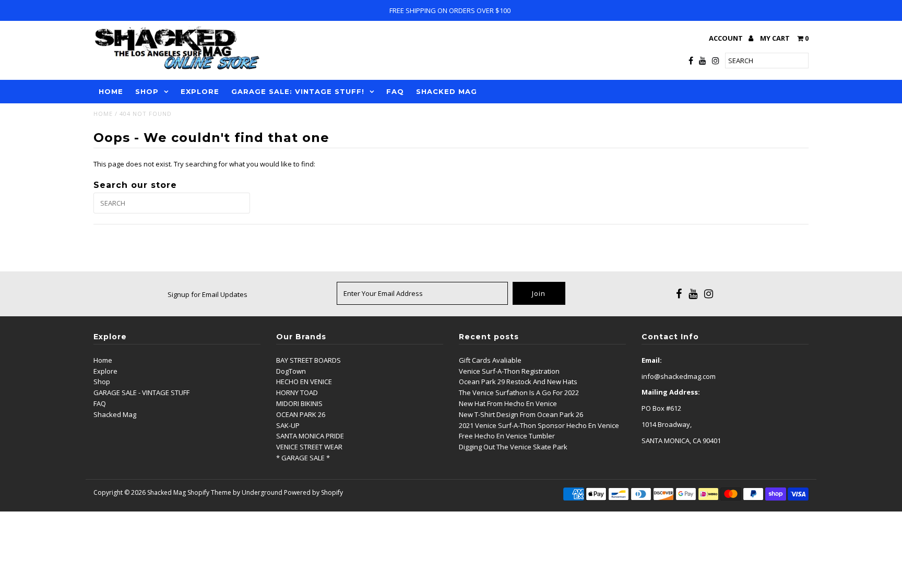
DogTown (291, 371)
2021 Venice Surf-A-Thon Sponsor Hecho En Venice (539, 425)
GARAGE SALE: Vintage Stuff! (297, 91)
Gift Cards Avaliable (490, 360)
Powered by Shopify (313, 492)
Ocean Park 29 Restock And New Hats (518, 381)
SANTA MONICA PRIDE (310, 436)
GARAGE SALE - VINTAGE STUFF (141, 392)
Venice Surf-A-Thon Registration (509, 371)
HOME (111, 91)
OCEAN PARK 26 (300, 414)
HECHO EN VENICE (304, 381)
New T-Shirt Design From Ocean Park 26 (521, 414)
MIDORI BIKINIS (299, 403)
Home (103, 113)
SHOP (147, 91)
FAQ (395, 91)
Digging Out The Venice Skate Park (513, 446)
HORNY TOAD (297, 392)
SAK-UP (288, 425)
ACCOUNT (726, 38)
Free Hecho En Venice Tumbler (507, 436)
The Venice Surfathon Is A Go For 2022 (519, 392)
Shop (101, 381)
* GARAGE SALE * (303, 457)
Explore (105, 371)
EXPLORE (200, 91)
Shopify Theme (209, 492)
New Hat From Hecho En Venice (508, 403)
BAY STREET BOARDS (308, 360)
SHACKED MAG (446, 91)
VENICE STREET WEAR (309, 446)
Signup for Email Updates (207, 294)
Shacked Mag (114, 414)
